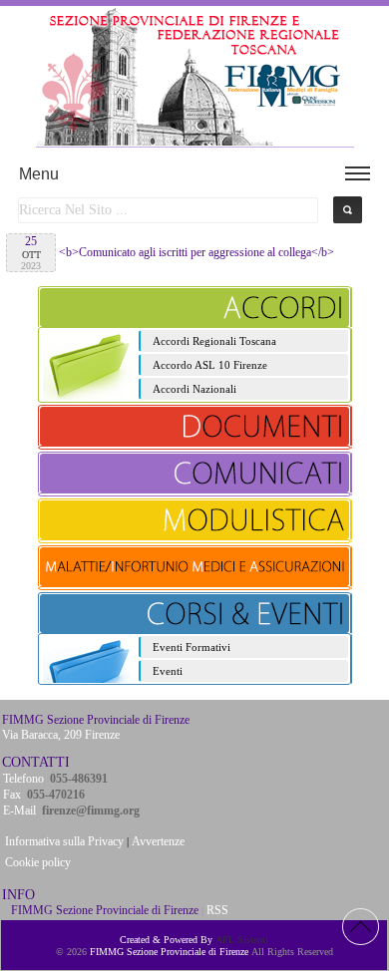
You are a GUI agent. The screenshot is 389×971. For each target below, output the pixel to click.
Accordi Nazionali (194, 389)
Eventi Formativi (191, 647)
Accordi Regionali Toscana (214, 341)
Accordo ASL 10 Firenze (210, 365)
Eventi (168, 671)
